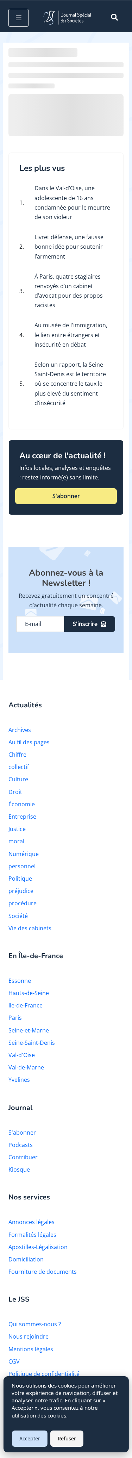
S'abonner (66, 496)
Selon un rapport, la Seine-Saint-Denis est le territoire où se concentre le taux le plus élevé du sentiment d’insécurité (70, 384)
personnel (22, 866)
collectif (18, 767)
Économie (21, 804)
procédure (22, 903)
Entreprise (22, 816)
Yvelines (19, 1080)
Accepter (29, 1438)
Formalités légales (32, 1235)
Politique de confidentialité (44, 1374)
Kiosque (19, 1169)
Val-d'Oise (21, 1055)
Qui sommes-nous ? (34, 1324)
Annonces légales (31, 1222)
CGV (14, 1361)
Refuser (67, 1438)
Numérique (23, 854)
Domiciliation (26, 1259)
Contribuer (23, 1157)
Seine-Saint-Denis (31, 1043)
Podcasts (20, 1145)
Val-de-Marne (26, 1067)
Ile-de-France (25, 1005)
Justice (17, 829)
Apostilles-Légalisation (38, 1247)
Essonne (19, 981)
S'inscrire (85, 624)
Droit (15, 792)
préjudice (20, 891)
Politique (20, 878)
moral (16, 841)
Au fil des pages (29, 742)
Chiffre (17, 754)
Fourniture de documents (42, 1272)
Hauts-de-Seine (28, 993)
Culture (18, 779)
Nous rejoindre (28, 1336)
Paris (15, 1018)
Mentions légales (30, 1349)
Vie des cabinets (29, 928)
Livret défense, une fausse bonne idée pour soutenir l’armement (68, 246)
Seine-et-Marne (28, 1030)
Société (18, 916)
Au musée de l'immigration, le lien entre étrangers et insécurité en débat (70, 334)
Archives (19, 730)
